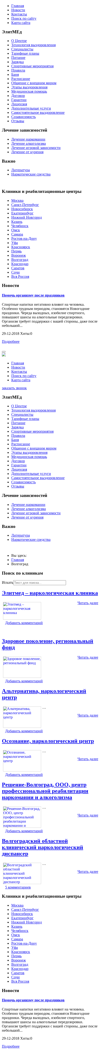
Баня (15, 74)
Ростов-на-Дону (24, 238)
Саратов (17, 268)
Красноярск (20, 247)
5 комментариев (18, 887)
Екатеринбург (22, 213)
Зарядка (17, 62)
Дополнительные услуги (31, 108)
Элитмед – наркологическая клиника (50, 593)
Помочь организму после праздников (33, 295)
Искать (7, 582)
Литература (20, 170)
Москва (17, 200)
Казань (16, 222)
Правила (18, 70)
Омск (15, 230)
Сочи (15, 272)
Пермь (16, 251)
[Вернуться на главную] (4, 355)
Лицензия (19, 104)
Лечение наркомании (28, 139)
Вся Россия (20, 277)
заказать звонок (14, 388)
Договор (18, 96)
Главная (17, 6)
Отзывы (17, 121)
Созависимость (23, 117)
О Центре (19, 41)
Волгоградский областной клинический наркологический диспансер (42, 847)
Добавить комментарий (24, 623)
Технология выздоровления (33, 45)
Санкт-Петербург (25, 205)
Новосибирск (22, 209)
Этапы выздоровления (29, 87)
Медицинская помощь (29, 91)
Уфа (14, 243)
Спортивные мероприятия (32, 66)
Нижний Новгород (26, 217)
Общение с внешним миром (33, 83)
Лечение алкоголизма (28, 143)
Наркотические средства (30, 174)
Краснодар (19, 264)
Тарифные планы (25, 53)
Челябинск (19, 226)
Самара (17, 234)
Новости (18, 10)
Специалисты (22, 49)
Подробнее (10, 341)
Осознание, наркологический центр (48, 741)
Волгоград (19, 260)
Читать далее (88, 603)
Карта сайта (20, 23)
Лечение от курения (27, 152)
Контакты (19, 14)
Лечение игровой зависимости (36, 148)
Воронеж (18, 255)
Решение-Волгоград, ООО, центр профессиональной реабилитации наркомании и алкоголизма (45, 791)
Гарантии (19, 100)
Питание (18, 58)
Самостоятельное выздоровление (38, 112)
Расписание (20, 79)
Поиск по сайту (23, 18)
